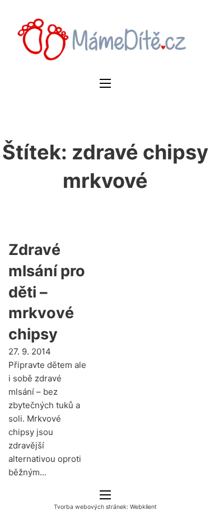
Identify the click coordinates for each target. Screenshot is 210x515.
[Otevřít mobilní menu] (105, 83)
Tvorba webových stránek (90, 507)
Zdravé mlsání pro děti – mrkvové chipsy (46, 291)
